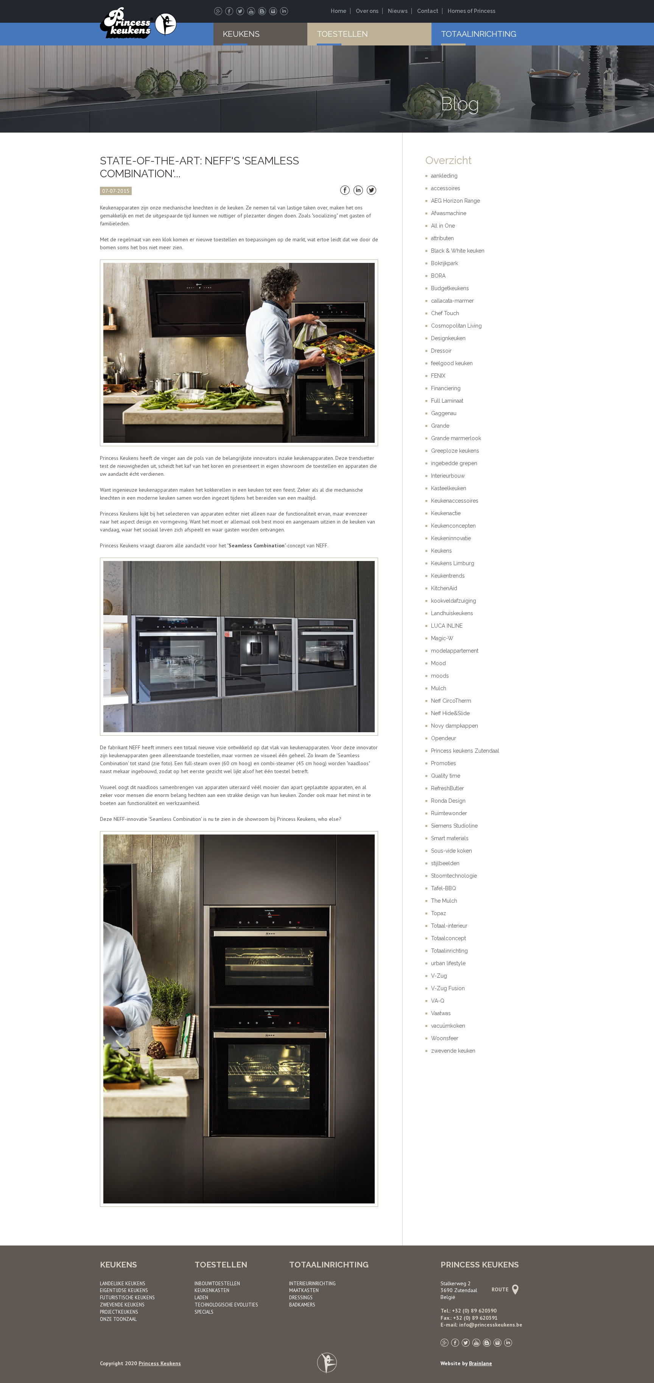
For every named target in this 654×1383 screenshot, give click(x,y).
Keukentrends (448, 576)
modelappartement (454, 651)
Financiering (446, 388)
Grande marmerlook (456, 438)
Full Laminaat (447, 401)
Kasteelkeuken (448, 488)
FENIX (438, 376)
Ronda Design (448, 801)
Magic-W (442, 638)
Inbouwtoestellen (217, 1283)
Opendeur (443, 738)
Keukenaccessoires (454, 501)
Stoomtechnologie (454, 876)
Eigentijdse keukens (124, 1290)
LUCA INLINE (446, 626)
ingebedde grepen (454, 463)
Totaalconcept (448, 938)
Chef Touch (445, 313)
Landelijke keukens (122, 1283)
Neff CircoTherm (451, 701)
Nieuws (398, 11)
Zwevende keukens (122, 1305)
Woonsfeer (444, 1038)
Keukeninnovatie (451, 538)
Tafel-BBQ (443, 888)
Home (338, 11)
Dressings (301, 1297)
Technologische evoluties (226, 1305)
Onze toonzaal (118, 1319)
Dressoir (441, 351)
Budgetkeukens (450, 288)
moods (440, 676)
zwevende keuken (453, 1051)
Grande (440, 426)
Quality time (445, 776)
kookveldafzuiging (453, 601)
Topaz (438, 913)
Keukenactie (446, 513)
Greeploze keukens (455, 451)
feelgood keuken (452, 363)
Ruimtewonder (449, 813)
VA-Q (437, 1001)
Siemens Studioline (454, 826)
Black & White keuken (457, 251)
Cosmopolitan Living (456, 326)
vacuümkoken (448, 1026)
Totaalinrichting (478, 34)
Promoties (443, 763)
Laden (201, 1297)
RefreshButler (447, 788)
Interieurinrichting (312, 1283)
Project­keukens (119, 1312)
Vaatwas (441, 1013)
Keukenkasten (212, 1290)
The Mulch (444, 901)
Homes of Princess (471, 11)
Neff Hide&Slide (450, 713)
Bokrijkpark (444, 263)
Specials (204, 1312)
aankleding (444, 176)
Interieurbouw (448, 476)
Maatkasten (304, 1290)
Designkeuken (448, 338)
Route (501, 1289)
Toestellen (342, 34)
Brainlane (480, 1363)
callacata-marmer (452, 301)
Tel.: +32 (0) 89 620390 (469, 1310)
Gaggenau (443, 413)
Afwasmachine (448, 213)
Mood (438, 663)
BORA (438, 276)
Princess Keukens (160, 1363)
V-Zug (439, 976)
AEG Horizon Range (455, 201)
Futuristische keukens (127, 1297)
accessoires (445, 188)
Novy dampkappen (454, 726)
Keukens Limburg (452, 563)
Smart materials (450, 838)
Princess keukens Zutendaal (465, 751)
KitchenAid (444, 588)
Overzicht (448, 160)
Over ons (367, 11)
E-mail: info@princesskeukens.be (481, 1324)
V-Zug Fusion (448, 988)
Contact (427, 11)
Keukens (241, 34)
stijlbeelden (445, 863)
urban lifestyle (448, 963)
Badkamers (302, 1305)
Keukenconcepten (453, 526)
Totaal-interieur (449, 926)
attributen (442, 238)
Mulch (438, 688)
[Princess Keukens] (138, 24)
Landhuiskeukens (452, 613)
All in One (443, 226)
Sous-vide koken (451, 851)
